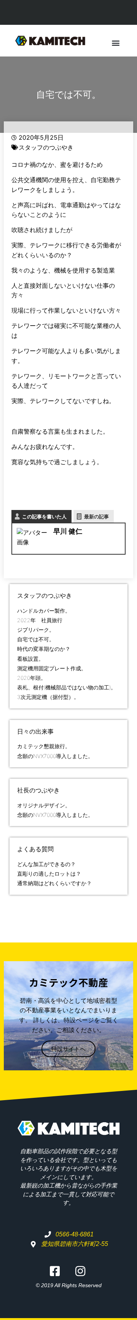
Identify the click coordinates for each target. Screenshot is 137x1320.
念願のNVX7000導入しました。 (55, 756)
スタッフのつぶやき (46, 147)
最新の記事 (96, 516)
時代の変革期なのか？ (43, 648)
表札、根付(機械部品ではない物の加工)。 (66, 687)
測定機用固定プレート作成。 (51, 668)
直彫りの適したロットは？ (49, 873)
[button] (115, 42)
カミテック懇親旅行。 (43, 746)
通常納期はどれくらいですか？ (54, 883)
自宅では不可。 (35, 639)
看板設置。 (30, 658)
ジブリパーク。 (35, 629)
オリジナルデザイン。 (43, 805)
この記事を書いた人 (44, 516)
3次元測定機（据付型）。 (48, 697)
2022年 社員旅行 (39, 620)
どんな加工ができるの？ (46, 864)
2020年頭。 (31, 678)
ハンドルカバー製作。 (43, 610)
